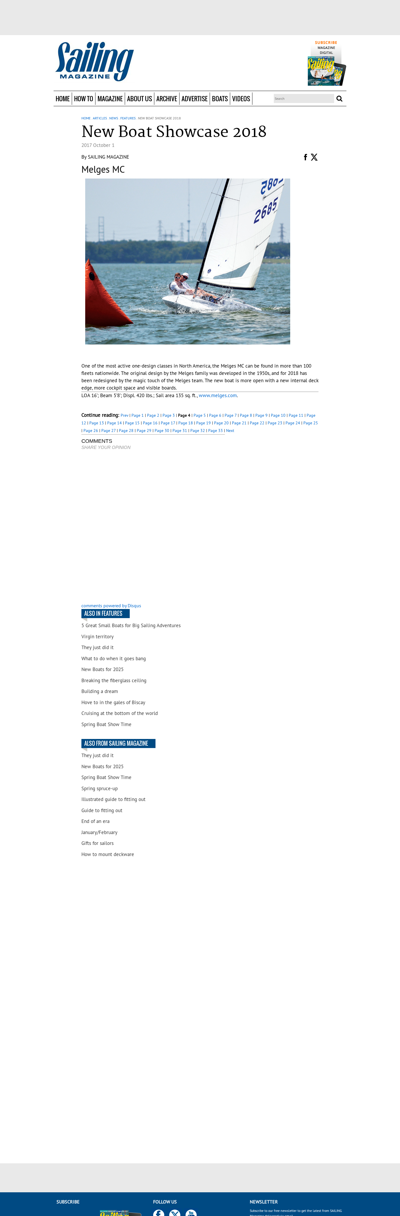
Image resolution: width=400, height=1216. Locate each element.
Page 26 (90, 430)
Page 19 (203, 423)
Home (63, 98)
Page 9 (261, 415)
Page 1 (137, 415)
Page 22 (257, 423)
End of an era (95, 821)
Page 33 (215, 430)
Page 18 (185, 423)
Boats (220, 98)
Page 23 (275, 423)
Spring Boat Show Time (106, 724)
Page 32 (197, 430)
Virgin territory (97, 636)
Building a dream (99, 691)
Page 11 (296, 415)
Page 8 (246, 415)
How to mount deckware (107, 854)
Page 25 (310, 423)
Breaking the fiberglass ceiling (113, 680)
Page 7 (231, 415)
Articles (100, 118)
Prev (124, 415)
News (113, 118)
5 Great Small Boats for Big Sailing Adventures (131, 625)
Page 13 (96, 423)
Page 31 (179, 430)
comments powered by (111, 605)
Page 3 (169, 415)
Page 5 (200, 415)
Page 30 (162, 430)
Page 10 (278, 415)
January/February (99, 832)
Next (230, 430)
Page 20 (221, 423)
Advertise (195, 98)
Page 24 (293, 423)
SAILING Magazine (108, 157)
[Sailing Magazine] (94, 62)
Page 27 (108, 430)
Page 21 (239, 423)
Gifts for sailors (97, 843)
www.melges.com (218, 395)
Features (128, 118)
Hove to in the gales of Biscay (113, 702)
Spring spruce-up (99, 788)
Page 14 (114, 423)
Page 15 (132, 423)
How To (83, 98)
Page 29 (144, 430)
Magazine (110, 98)
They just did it (97, 647)
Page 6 (215, 415)
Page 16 (150, 423)
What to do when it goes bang (113, 658)
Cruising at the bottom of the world (119, 713)
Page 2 (153, 415)
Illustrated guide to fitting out (113, 799)
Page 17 (168, 423)
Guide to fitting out (101, 810)
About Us (139, 98)
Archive (166, 98)
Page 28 (126, 430)
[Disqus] (153, 527)
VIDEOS (241, 98)
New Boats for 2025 (102, 669)
